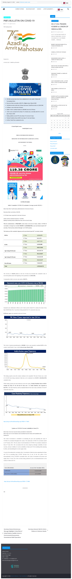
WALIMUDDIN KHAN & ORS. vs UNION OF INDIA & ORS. (58, 58)
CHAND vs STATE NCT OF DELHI (58, 52)
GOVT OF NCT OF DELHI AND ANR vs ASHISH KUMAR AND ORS (59, 66)
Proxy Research (53, 143)
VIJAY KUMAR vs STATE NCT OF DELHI (58, 89)
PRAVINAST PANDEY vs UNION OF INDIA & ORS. (59, 74)
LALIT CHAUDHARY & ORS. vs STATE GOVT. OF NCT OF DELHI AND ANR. (59, 81)
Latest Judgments (48, 9)
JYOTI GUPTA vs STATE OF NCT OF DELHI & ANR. (59, 106)
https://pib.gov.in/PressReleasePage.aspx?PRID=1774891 (16, 421)
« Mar (59, 133)
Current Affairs (19, 9)
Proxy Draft (52, 146)
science (39, 9)
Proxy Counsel (53, 141)
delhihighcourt (30, 9)
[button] (53, 9)
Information (13, 23)
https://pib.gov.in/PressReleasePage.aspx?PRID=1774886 (17, 481)
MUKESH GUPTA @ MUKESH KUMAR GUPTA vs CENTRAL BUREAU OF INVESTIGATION (59, 97)
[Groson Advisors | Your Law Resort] (4, 9)
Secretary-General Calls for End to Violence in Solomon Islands (37, 530)
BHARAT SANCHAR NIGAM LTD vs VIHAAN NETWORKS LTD (59, 45)
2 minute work (53, 148)
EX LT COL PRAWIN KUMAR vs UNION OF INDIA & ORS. (59, 26)
